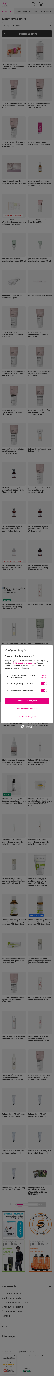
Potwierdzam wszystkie (27, 701)
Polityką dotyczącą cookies (24, 663)
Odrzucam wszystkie (27, 717)
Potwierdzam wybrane (27, 709)
